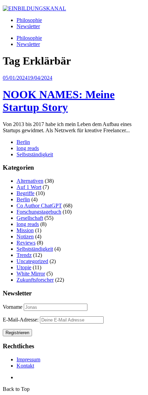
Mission (25, 230)
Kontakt (25, 366)
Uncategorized (32, 261)
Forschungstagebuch (39, 212)
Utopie (24, 267)
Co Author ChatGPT (39, 205)
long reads (28, 148)
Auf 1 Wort (29, 187)
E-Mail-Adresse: (21, 320)
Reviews (26, 243)
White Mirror (31, 273)
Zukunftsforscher (35, 280)
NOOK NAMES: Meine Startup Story (59, 100)
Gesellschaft (30, 218)
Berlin (23, 142)
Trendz (24, 255)
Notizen (25, 236)
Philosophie (29, 20)
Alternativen (30, 181)
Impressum (28, 359)
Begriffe (25, 193)
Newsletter (28, 26)
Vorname (12, 307)
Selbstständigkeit (35, 154)
